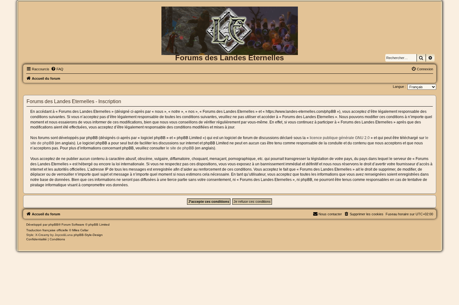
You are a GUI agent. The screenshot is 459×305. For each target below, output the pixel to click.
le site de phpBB (180, 148)
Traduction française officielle (47, 230)
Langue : (399, 86)
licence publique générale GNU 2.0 (340, 138)
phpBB (53, 224)
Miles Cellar (80, 230)
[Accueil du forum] (229, 17)
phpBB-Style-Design (88, 235)
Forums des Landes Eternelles (229, 57)
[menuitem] (57, 69)
